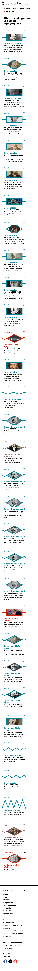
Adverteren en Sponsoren (13, 931)
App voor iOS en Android (13, 925)
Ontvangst (7, 948)
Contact (6, 951)
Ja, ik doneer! (16, 890)
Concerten (7, 908)
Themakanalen (24, 8)
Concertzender (9, 852)
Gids (14, 8)
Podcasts (7, 911)
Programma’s (8, 903)
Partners (6, 928)
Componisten (8, 923)
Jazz (5, 442)
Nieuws (6, 900)
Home (5, 894)
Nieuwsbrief (8, 914)
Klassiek (6, 31)
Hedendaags (8, 332)
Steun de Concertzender (13, 933)
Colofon (6, 953)
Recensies (7, 936)
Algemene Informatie (11, 945)
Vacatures (7, 956)
